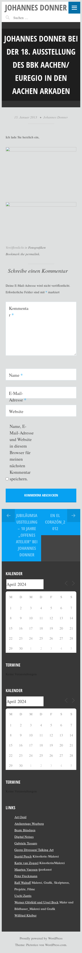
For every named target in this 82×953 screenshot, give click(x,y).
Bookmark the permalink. (23, 254)
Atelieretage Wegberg (29, 823)
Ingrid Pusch (23, 856)
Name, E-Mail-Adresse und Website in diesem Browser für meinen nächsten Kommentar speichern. (22, 452)
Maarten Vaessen (26, 869)
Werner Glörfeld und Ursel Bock (36, 902)
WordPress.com (55, 945)
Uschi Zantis (22, 895)
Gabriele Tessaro (25, 843)
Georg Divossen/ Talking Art (34, 849)
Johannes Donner (36, 7)
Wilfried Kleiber (25, 915)
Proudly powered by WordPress (41, 938)
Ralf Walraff (22, 882)
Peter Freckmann (25, 876)
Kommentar (18, 311)
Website (16, 411)
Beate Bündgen (24, 830)
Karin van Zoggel (26, 863)
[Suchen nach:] (30, 17)
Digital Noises (24, 836)
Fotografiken (37, 247)
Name (16, 375)
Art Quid (20, 817)
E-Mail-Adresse (17, 396)
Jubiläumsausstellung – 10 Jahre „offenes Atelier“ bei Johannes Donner (27, 535)
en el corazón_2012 (55, 521)
